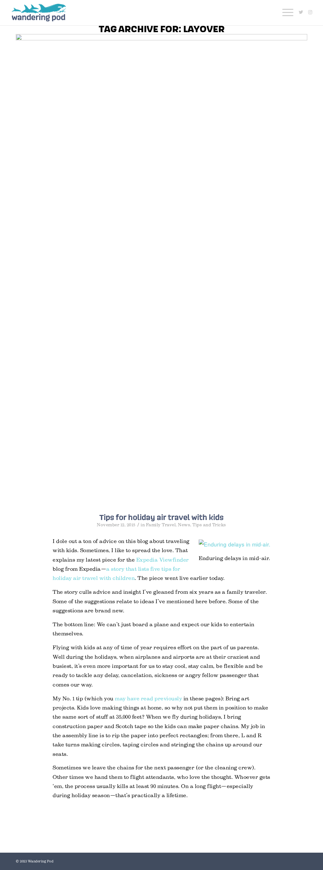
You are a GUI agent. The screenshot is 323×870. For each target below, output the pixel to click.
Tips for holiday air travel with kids (161, 517)
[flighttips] (161, 270)
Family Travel (161, 525)
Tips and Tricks (209, 525)
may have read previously (148, 699)
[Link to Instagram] (310, 12)
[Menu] (285, 12)
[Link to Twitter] (301, 12)
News (184, 525)
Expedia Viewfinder (162, 560)
